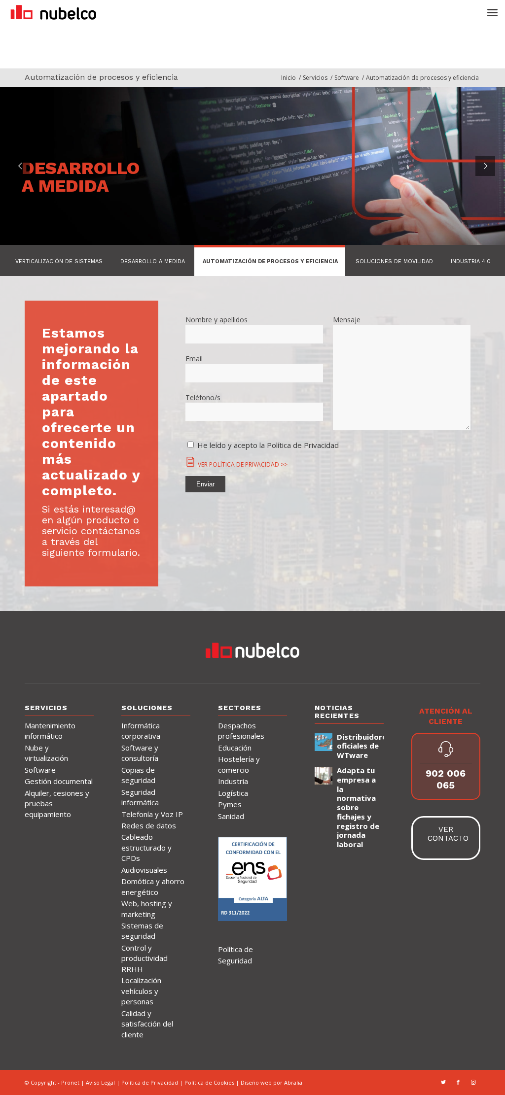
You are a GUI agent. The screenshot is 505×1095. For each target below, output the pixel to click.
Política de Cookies (210, 1082)
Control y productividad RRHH (144, 958)
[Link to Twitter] (443, 1082)
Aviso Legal (100, 1082)
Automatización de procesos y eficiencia (101, 77)
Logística (233, 793)
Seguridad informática (140, 797)
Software (40, 770)
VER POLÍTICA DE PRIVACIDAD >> (243, 464)
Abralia (293, 1082)
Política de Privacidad (149, 1082)
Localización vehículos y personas (141, 990)
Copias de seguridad (138, 775)
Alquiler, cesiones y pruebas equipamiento (57, 803)
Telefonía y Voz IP (152, 814)
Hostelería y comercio (239, 764)
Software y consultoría (139, 753)
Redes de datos (148, 825)
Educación (235, 748)
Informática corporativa (140, 730)
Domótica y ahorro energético (152, 886)
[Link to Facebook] (458, 1082)
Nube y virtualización (46, 753)
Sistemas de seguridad (142, 931)
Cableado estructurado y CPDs (146, 847)
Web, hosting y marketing (146, 908)
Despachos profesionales (241, 730)
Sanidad (231, 816)
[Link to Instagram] (473, 1082)
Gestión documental (59, 781)
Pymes (230, 804)
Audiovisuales (144, 870)
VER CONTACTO (448, 834)
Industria (233, 781)
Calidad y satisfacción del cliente (147, 1023)
